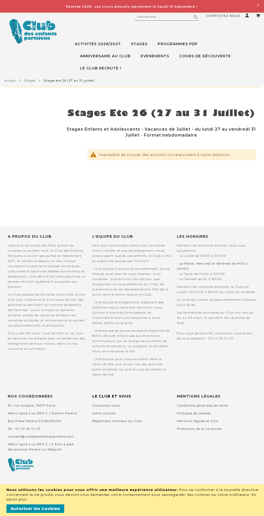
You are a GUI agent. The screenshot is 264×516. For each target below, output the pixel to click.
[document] (132, 500)
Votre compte (104, 413)
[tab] (167, 56)
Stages (30, 80)
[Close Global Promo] (258, 4)
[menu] (167, 56)
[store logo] (33, 31)
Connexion (248, 15)
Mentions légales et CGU (198, 421)
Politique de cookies (194, 413)
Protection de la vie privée (199, 429)
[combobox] (167, 17)
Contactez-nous (223, 16)
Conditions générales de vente (202, 405)
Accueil (10, 80)
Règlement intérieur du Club (117, 421)
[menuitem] (100, 44)
